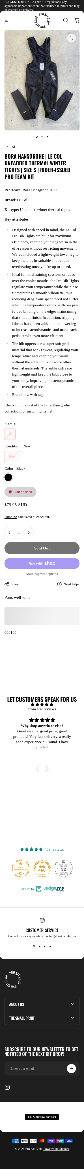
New (12, 456)
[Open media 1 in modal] (71, 38)
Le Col (9, 147)
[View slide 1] (34, 946)
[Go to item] (36, 136)
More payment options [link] (42, 574)
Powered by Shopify (56, 1149)
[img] (42, 704)
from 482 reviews (42, 709)
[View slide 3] (44, 946)
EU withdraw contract (42, 1117)
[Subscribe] (71, 1068)
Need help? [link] (72, 584)
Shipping (10, 517)
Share (15, 584)
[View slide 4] (50, 946)
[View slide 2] (39, 946)
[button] (38, 769)
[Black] (8, 477)
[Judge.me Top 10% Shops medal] (64, 868)
